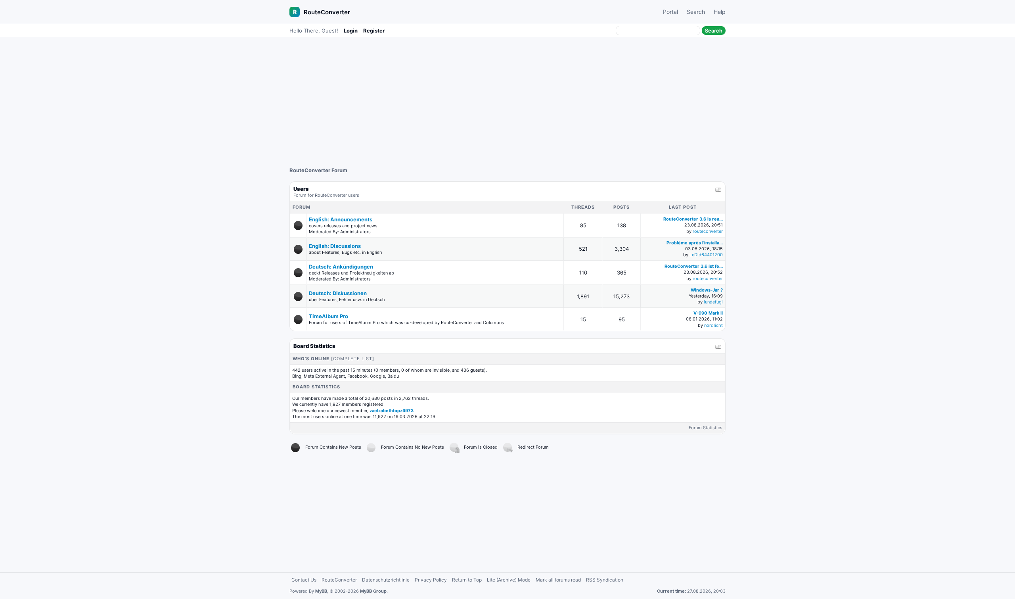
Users (301, 189)
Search (696, 12)
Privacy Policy (431, 580)
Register (374, 30)
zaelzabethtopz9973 (392, 410)
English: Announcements (340, 219)
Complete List (352, 358)
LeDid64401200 (706, 254)
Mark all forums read (558, 580)
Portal (670, 12)
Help (720, 12)
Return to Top (467, 580)
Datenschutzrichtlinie (386, 580)
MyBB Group (373, 591)
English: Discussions (335, 246)
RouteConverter (327, 12)
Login (351, 30)
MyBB (321, 591)
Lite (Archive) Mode (508, 580)
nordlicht (713, 325)
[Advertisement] (507, 98)
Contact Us (303, 580)
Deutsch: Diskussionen (338, 293)
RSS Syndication (604, 580)
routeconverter (708, 231)
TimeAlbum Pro (328, 316)
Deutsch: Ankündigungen (341, 266)
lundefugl (713, 302)
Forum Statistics (705, 427)
